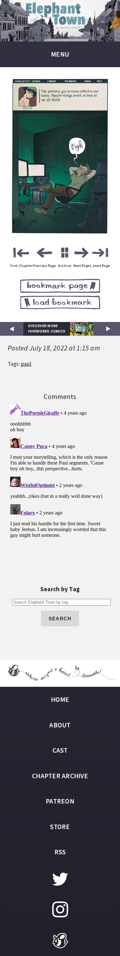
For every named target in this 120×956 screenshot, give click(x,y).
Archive (64, 265)
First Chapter (21, 265)
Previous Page (44, 265)
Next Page (81, 265)
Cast (60, 750)
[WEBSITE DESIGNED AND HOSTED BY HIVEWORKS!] (60, 673)
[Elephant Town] (60, 21)
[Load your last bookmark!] (60, 303)
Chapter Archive (60, 776)
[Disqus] (60, 482)
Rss (60, 852)
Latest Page (100, 265)
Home (60, 699)
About (59, 725)
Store (60, 826)
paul (26, 363)
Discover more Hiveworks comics (46, 328)
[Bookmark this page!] (60, 287)
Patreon (60, 801)
